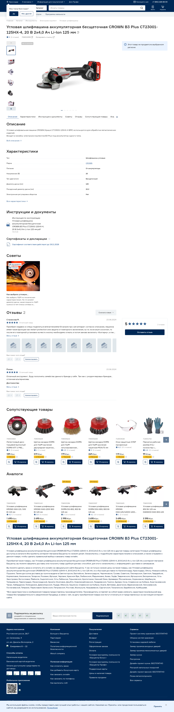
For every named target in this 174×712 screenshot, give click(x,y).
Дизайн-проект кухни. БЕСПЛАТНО (146, 663)
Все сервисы (136, 680)
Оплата (92, 650)
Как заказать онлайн (60, 674)
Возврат (93, 638)
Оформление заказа (98, 646)
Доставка (93, 633)
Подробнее (52, 708)
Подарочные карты (98, 669)
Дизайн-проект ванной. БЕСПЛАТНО (147, 672)
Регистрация (95, 642)
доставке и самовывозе (143, 563)
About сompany (57, 653)
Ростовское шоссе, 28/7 (18, 633)
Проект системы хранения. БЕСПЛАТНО (148, 633)
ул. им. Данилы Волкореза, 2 (20, 642)
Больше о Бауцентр (59, 633)
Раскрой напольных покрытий (144, 667)
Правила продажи (97, 677)
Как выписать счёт (59, 683)
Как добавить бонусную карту (64, 670)
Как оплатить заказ (59, 666)
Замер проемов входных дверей (145, 646)
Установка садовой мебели (143, 642)
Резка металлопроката (141, 676)
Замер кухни (136, 655)
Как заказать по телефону (62, 678)
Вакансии (54, 642)
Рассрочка (135, 659)
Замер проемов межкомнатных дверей (148, 650)
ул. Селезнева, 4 (14, 638)
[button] (20, 462)
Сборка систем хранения (142, 638)
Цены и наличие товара (100, 673)
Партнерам (55, 638)
